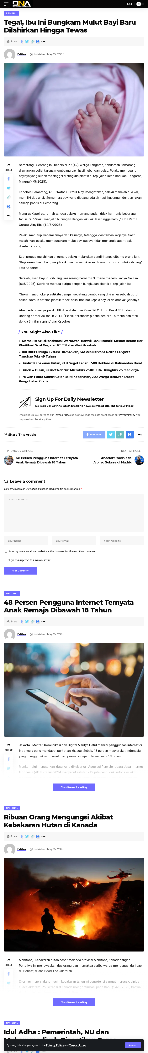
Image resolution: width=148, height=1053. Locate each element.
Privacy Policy (55, 1045)
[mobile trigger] (7, 4)
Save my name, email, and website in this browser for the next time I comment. (53, 551)
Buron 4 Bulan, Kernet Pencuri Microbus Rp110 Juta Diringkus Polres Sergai (81, 370)
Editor (21, 54)
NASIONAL (12, 593)
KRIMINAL (11, 13)
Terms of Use (77, 1045)
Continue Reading (74, 787)
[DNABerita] (21, 4)
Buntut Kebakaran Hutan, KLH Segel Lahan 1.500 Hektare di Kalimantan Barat (82, 363)
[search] (122, 4)
